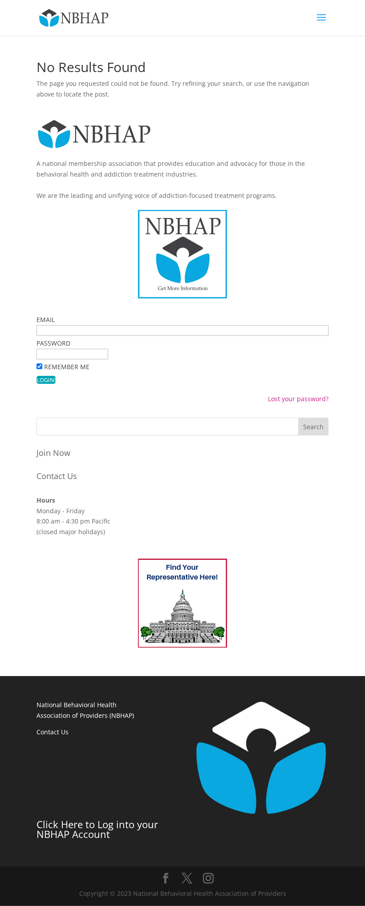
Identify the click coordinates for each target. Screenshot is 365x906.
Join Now (53, 452)
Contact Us (56, 476)
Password (53, 343)
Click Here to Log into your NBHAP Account (97, 829)
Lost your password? (298, 399)
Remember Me (66, 366)
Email (45, 319)
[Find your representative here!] (182, 645)
